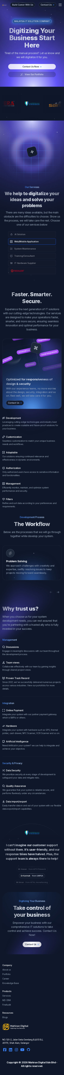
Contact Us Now (32, 66)
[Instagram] (16, 1049)
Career (5, 978)
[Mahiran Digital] (4, 5)
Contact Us (32, 944)
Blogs (5, 1017)
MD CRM (6, 1000)
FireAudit (6, 1004)
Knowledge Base (10, 983)
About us (6, 969)
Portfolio (6, 974)
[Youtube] (22, 1049)
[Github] (27, 1049)
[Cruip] (15, 1027)
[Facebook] (4, 1049)
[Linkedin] (10, 1049)
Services (6, 995)
